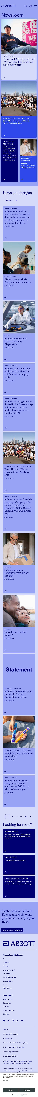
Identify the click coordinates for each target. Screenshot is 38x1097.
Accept (27, 1090)
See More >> (6, 1080)
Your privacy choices (19, 1095)
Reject (11, 1090)
